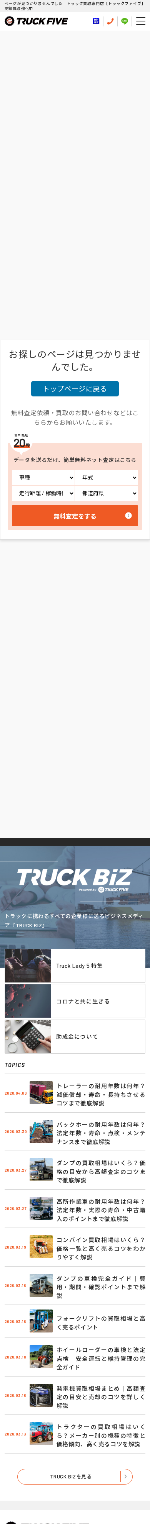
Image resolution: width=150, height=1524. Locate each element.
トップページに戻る (75, 389)
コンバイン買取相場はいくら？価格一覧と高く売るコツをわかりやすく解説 (101, 1248)
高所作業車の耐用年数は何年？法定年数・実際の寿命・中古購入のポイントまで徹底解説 (101, 1210)
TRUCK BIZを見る (71, 1476)
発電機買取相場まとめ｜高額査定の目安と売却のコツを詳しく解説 (101, 1397)
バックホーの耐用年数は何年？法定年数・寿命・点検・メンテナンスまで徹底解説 (101, 1133)
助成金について (77, 1036)
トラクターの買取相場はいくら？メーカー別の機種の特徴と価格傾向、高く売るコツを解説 (101, 1435)
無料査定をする (75, 516)
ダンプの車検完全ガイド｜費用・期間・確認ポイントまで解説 (101, 1287)
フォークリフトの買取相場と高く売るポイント (101, 1323)
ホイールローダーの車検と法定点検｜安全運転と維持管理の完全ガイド (101, 1358)
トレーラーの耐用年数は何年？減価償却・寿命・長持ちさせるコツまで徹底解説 (101, 1094)
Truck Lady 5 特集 (79, 965)
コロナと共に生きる (83, 1001)
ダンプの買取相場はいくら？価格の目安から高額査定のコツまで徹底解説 (101, 1171)
